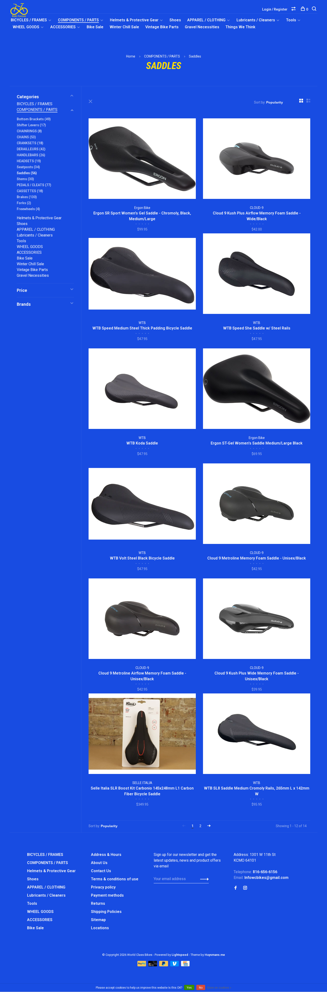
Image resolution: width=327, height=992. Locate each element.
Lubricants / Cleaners (256, 20)
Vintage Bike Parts (162, 27)
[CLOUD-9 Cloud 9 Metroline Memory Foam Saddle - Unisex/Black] (256, 504)
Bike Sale (95, 27)
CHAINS (26, 137)
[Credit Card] (185, 965)
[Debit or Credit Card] (153, 965)
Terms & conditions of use (114, 879)
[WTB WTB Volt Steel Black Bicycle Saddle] (142, 504)
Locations (100, 928)
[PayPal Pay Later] (164, 965)
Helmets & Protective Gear (134, 20)
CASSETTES (30, 191)
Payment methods (107, 895)
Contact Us (101, 871)
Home (130, 56)
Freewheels (28, 209)
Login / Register (275, 9)
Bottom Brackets (34, 119)
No (201, 987)
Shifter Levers (31, 125)
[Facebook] (235, 888)
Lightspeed (180, 955)
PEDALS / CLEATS (34, 185)
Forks (24, 203)
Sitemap (98, 919)
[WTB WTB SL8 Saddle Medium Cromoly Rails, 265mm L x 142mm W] (256, 734)
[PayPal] (142, 965)
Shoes (175, 20)
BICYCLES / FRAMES (29, 20)
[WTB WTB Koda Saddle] (142, 389)
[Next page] (209, 826)
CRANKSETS (30, 143)
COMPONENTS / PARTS (78, 20)
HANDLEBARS (31, 155)
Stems (25, 179)
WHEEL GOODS (26, 27)
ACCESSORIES (63, 27)
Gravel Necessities (202, 27)
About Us (99, 862)
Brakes (27, 197)
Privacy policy (103, 887)
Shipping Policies (106, 911)
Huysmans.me (215, 955)
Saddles (195, 56)
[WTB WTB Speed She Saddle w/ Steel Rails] (256, 274)
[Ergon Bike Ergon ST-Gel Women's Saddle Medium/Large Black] (256, 389)
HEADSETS (29, 161)
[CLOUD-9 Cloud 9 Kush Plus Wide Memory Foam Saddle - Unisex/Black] (256, 619)
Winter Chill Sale (124, 27)
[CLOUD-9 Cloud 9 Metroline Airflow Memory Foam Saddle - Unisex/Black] (142, 619)
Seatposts (28, 167)
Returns (98, 903)
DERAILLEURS (31, 149)
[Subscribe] (203, 879)
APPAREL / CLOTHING (206, 20)
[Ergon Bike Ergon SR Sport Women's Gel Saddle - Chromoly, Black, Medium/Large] (142, 159)
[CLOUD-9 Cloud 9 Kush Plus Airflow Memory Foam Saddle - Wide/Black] (256, 159)
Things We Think (240, 27)
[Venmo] (175, 965)
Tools (291, 20)
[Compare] (294, 9)
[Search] (314, 9)
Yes (189, 987)
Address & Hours (106, 854)
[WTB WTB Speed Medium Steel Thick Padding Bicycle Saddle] (142, 274)
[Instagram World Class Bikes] (245, 888)
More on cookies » (219, 987)
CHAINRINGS (29, 131)
